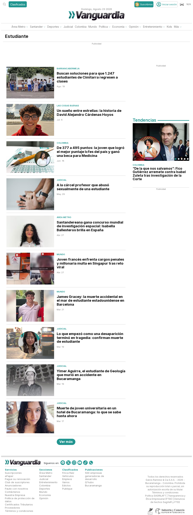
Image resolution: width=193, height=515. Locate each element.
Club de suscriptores (17, 482)
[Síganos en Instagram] (74, 462)
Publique (67, 488)
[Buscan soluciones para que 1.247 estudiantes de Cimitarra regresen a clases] (30, 83)
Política (103, 26)
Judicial (68, 26)
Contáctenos (12, 491)
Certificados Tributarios (19, 504)
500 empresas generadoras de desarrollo (94, 476)
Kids (169, 26)
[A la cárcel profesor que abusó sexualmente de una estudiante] (30, 194)
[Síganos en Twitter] (68, 462)
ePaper (9, 475)
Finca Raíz (68, 472)
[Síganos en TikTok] (85, 462)
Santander (36, 26)
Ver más (66, 442)
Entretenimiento (152, 26)
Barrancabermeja (68, 68)
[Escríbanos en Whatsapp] (91, 462)
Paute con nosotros (16, 488)
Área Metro (18, 26)
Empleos (67, 479)
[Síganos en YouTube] (79, 462)
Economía (118, 26)
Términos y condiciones (19, 510)
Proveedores (12, 507)
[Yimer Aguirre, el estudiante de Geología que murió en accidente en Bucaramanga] (30, 380)
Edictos (66, 485)
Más (176, 26)
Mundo (92, 26)
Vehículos (68, 475)
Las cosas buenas (68, 105)
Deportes (53, 26)
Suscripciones (13, 472)
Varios (66, 482)
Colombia (81, 26)
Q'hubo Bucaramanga (93, 484)
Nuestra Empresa (15, 494)
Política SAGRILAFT (155, 495)
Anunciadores (13, 485)
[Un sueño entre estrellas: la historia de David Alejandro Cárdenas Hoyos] (30, 120)
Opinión (134, 26)
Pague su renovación (17, 479)
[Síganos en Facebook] (63, 462)
